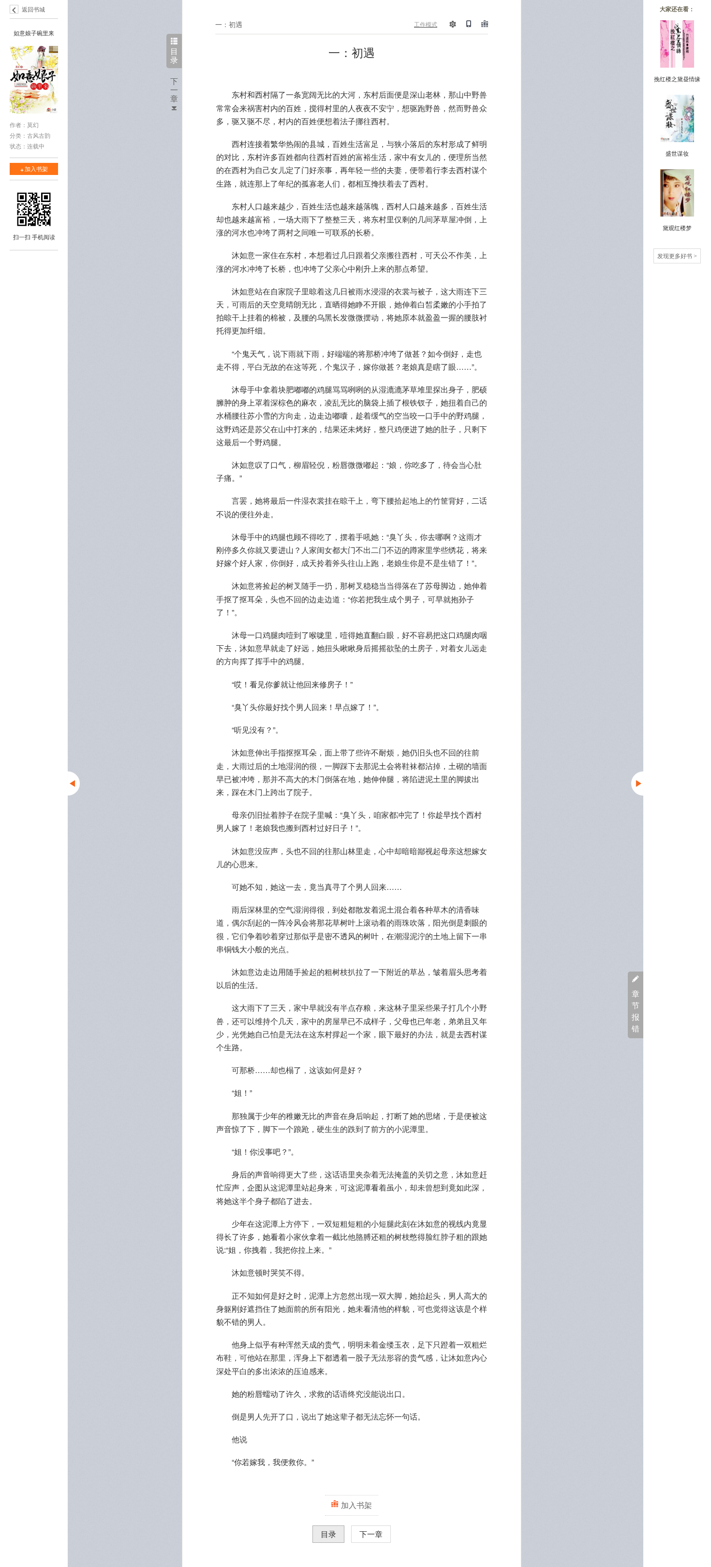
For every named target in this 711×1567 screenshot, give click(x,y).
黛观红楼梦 (677, 227)
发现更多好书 (677, 255)
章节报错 (635, 1011)
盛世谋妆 (677, 153)
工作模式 (425, 24)
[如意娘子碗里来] (34, 81)
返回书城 (33, 9)
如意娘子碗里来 (34, 33)
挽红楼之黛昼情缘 (677, 78)
